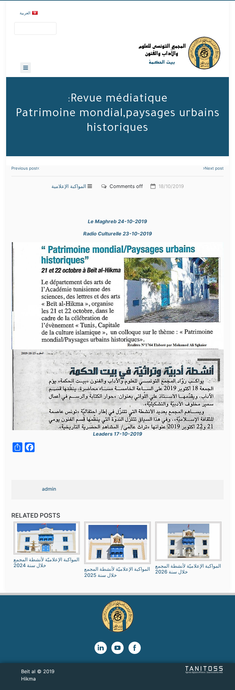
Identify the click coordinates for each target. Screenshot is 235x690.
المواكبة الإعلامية (68, 186)
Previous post (24, 168)
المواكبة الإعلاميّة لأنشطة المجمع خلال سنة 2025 (117, 572)
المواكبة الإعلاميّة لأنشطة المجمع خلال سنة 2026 (188, 569)
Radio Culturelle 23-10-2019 (117, 234)
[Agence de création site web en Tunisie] (204, 669)
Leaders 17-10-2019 (117, 434)
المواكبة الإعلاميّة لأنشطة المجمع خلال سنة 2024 (46, 562)
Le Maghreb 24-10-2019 (117, 221)
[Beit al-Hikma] (157, 53)
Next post (214, 168)
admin (49, 489)
